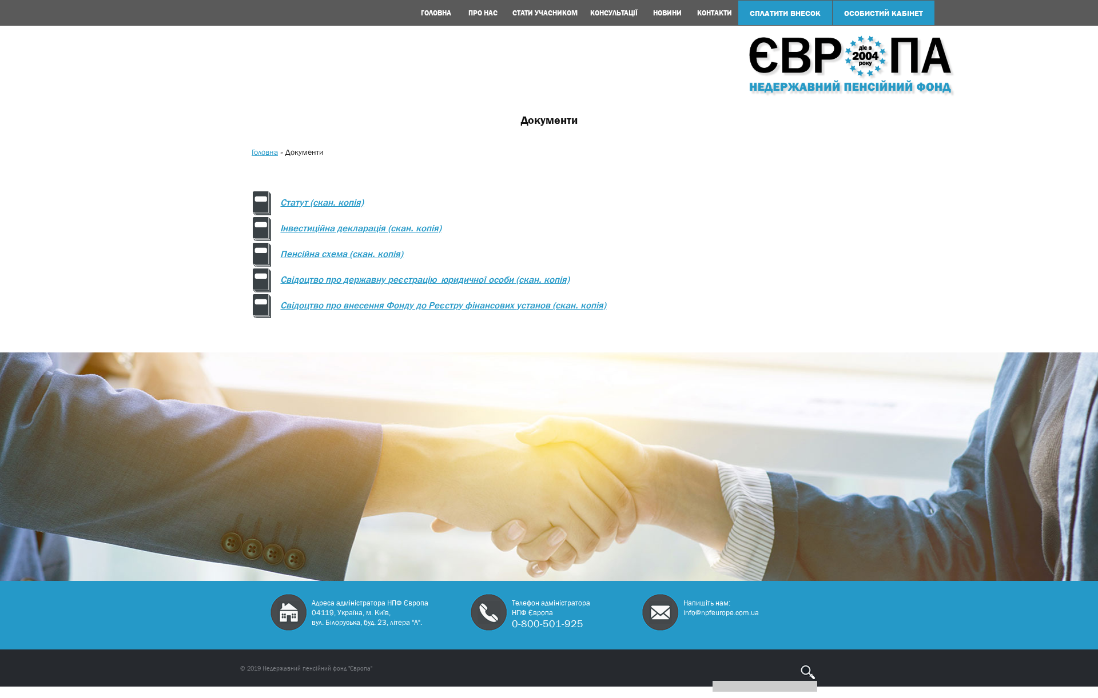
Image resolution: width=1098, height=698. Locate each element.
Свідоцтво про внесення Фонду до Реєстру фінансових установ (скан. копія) (443, 306)
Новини (667, 13)
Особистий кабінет (883, 13)
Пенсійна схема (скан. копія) (341, 255)
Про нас (483, 13)
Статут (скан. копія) (322, 203)
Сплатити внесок (785, 13)
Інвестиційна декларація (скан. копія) (360, 229)
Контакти (714, 13)
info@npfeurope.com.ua (721, 612)
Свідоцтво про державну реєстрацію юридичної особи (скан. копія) (425, 280)
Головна (436, 13)
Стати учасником (545, 13)
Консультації (614, 13)
